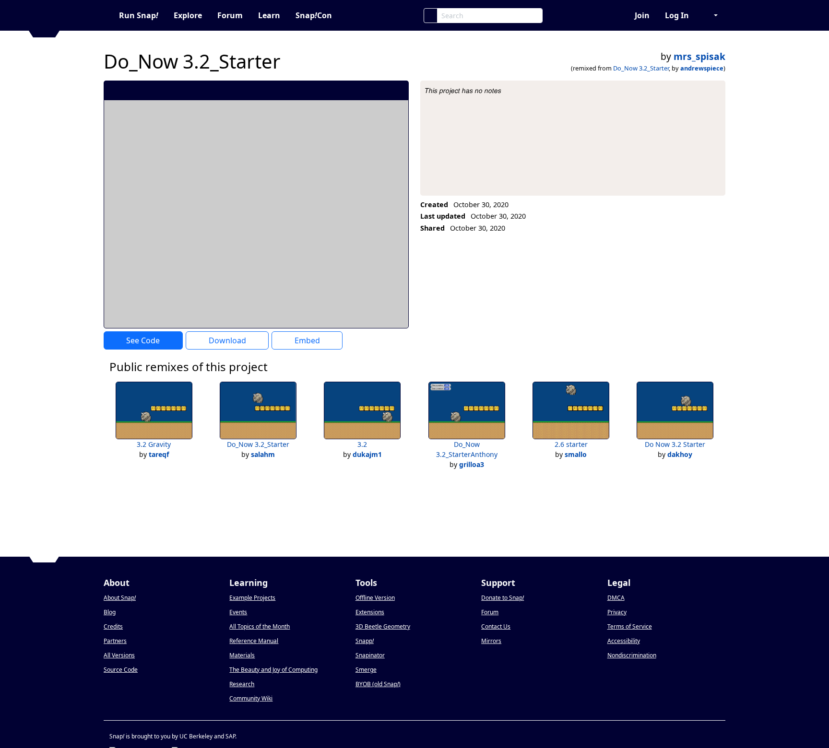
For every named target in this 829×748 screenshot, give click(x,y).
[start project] (366, 90)
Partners (115, 641)
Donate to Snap (502, 598)
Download (227, 340)
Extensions (369, 612)
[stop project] (398, 90)
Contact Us (495, 626)
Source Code (121, 670)
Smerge (366, 670)
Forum (230, 15)
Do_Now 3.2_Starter (641, 68)
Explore (188, 15)
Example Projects (252, 598)
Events (238, 612)
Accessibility (623, 641)
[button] (711, 15)
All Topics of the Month (259, 626)
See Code (143, 340)
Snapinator (370, 655)
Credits (113, 626)
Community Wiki (250, 698)
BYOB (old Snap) (378, 684)
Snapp (364, 641)
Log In (677, 15)
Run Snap (138, 15)
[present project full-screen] (350, 90)
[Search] (431, 15)
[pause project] (382, 90)
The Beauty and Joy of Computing (273, 670)
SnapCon (314, 15)
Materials (242, 655)
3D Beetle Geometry (382, 626)
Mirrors (491, 641)
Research (241, 684)
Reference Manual (253, 641)
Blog (110, 612)
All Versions (119, 655)
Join (642, 15)
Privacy (617, 612)
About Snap (120, 598)
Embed (307, 340)
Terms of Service (629, 626)
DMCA (616, 598)
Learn (269, 15)
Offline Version (375, 598)
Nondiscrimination (631, 655)
